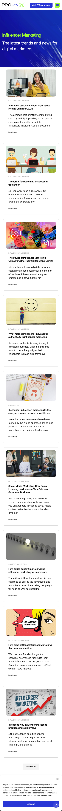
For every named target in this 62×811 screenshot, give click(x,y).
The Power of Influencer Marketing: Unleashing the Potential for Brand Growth (30, 259)
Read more (12, 132)
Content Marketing (17, 564)
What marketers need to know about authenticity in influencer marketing (28, 335)
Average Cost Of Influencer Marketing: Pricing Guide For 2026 (29, 107)
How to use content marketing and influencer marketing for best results (27, 570)
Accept (31, 804)
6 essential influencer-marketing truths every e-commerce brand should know (29, 411)
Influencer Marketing (18, 101)
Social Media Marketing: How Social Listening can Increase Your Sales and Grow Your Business (28, 489)
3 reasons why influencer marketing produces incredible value (27, 726)
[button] (57, 779)
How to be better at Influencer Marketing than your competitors (30, 646)
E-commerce (14, 405)
